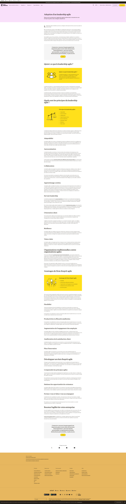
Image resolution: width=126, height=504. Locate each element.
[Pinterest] (71, 494)
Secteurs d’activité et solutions (13, 5)
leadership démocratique (71, 205)
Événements (57, 473)
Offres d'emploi (72, 475)
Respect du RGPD (36, 478)
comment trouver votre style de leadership (61, 254)
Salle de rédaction (72, 472)
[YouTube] (69, 494)
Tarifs (42, 5)
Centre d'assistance (84, 473)
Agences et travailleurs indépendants (61, 470)
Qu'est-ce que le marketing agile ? (31, 457)
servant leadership (59, 198)
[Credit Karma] (10, 0)
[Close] (124, 502)
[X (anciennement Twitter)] (62, 494)
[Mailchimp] (19, 0)
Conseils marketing (47, 470)
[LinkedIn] (66, 494)
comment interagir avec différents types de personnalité (64, 159)
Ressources (29, 5)
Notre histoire (72, 470)
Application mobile (37, 483)
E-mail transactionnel (37, 475)
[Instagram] (64, 494)
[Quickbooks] (15, 0)
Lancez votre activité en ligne (49, 416)
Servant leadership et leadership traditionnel (32, 460)
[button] (97, 5)
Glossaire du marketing (48, 473)
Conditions (84, 499)
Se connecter (115, 5)
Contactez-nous (84, 470)
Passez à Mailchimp (36, 5)
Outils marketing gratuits (48, 472)
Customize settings (118, 502)
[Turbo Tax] (6, 0)
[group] (97, 5)
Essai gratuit (122, 5)
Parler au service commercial (86, 475)
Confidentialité (80, 499)
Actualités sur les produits (38, 472)
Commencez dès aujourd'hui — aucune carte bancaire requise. (71, 2)
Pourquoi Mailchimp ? (37, 470)
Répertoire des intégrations (49, 475)
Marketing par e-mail (37, 473)
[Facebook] (60, 494)
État (34, 481)
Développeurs (58, 472)
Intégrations (23, 5)
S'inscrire (63, 56)
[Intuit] (2, 0)
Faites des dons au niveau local (74, 473)
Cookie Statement (79, 502)
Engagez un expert (84, 472)
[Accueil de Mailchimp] (4, 5)
